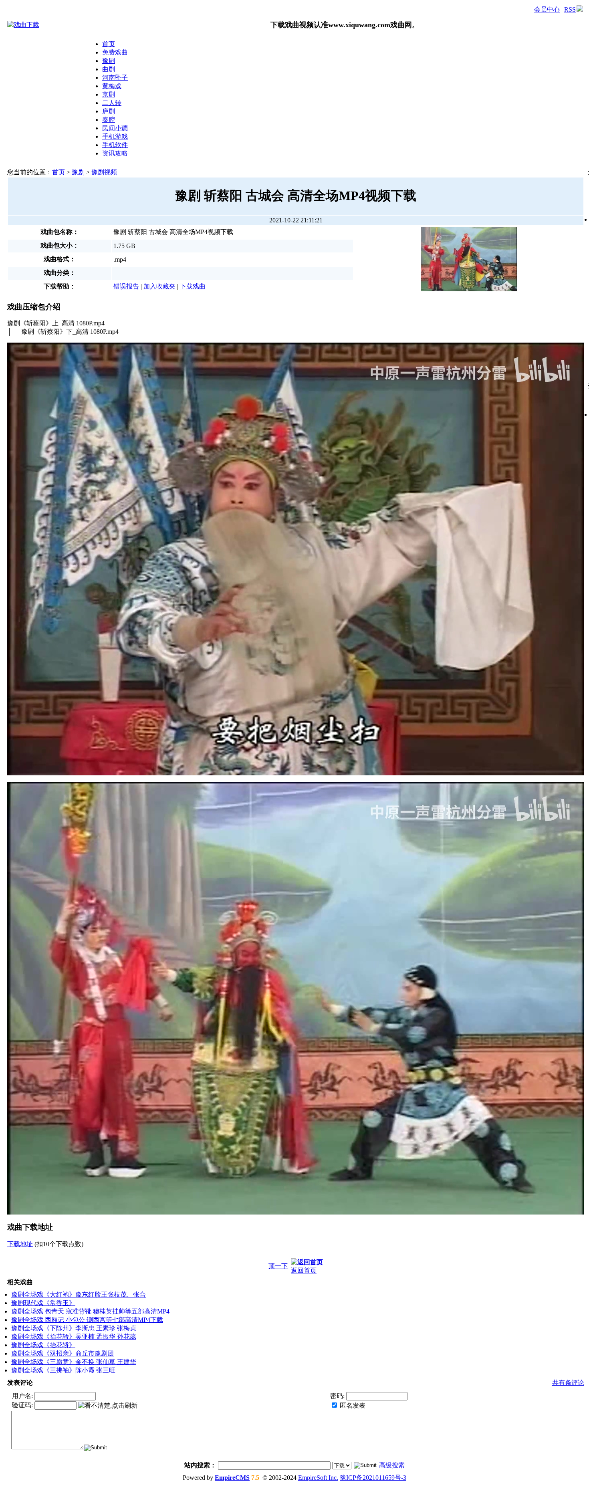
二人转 (111, 102)
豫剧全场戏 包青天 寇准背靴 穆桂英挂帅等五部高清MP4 (90, 1311)
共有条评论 (568, 1382)
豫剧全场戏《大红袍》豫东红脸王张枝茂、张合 (78, 1294)
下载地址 (20, 1244)
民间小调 (115, 128)
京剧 (108, 94)
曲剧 (108, 69)
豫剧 (108, 60)
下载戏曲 (193, 286)
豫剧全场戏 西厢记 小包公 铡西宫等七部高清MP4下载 (87, 1319)
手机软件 (115, 144)
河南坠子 (115, 77)
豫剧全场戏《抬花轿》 (43, 1345)
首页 (108, 43)
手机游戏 (115, 136)
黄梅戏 (111, 86)
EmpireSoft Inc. (318, 1477)
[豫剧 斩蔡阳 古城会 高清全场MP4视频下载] (469, 230)
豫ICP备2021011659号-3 (373, 1477)
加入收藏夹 (159, 286)
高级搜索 (392, 1465)
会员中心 (547, 9)
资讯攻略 (115, 153)
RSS (570, 9)
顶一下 (278, 1266)
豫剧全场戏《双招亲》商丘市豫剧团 (62, 1353)
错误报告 (126, 286)
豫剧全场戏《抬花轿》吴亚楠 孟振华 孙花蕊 (73, 1336)
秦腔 (108, 119)
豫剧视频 (104, 172)
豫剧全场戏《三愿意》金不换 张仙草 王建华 (73, 1361)
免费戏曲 (115, 52)
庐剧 (108, 111)
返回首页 (304, 1270)
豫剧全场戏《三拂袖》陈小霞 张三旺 (63, 1370)
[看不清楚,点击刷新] (107, 1406)
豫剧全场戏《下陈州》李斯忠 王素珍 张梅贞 (73, 1328)
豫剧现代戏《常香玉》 (43, 1302)
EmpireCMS (232, 1477)
